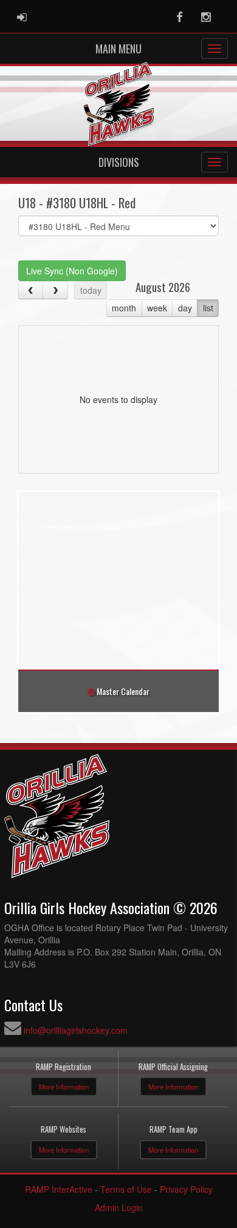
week (157, 308)
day (185, 308)
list (208, 308)
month (124, 308)
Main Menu (118, 48)
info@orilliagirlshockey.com (76, 1030)
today (90, 290)
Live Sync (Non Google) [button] (72, 271)
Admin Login (119, 1207)
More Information (64, 1086)
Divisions (118, 162)
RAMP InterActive (58, 1189)
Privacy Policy (186, 1189)
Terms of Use (126, 1189)
